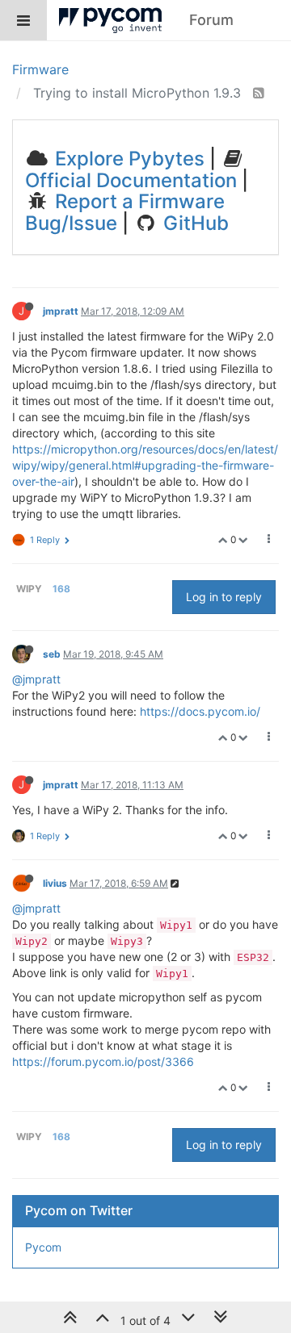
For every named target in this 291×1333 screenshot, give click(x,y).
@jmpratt (36, 679)
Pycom (43, 1247)
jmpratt (60, 311)
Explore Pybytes (127, 158)
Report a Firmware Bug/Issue (125, 212)
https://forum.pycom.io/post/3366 (103, 1061)
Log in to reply (224, 597)
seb (52, 654)
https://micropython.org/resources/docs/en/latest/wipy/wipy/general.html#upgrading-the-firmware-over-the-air (145, 465)
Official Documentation (131, 180)
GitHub (193, 223)
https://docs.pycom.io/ (200, 711)
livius (55, 883)
